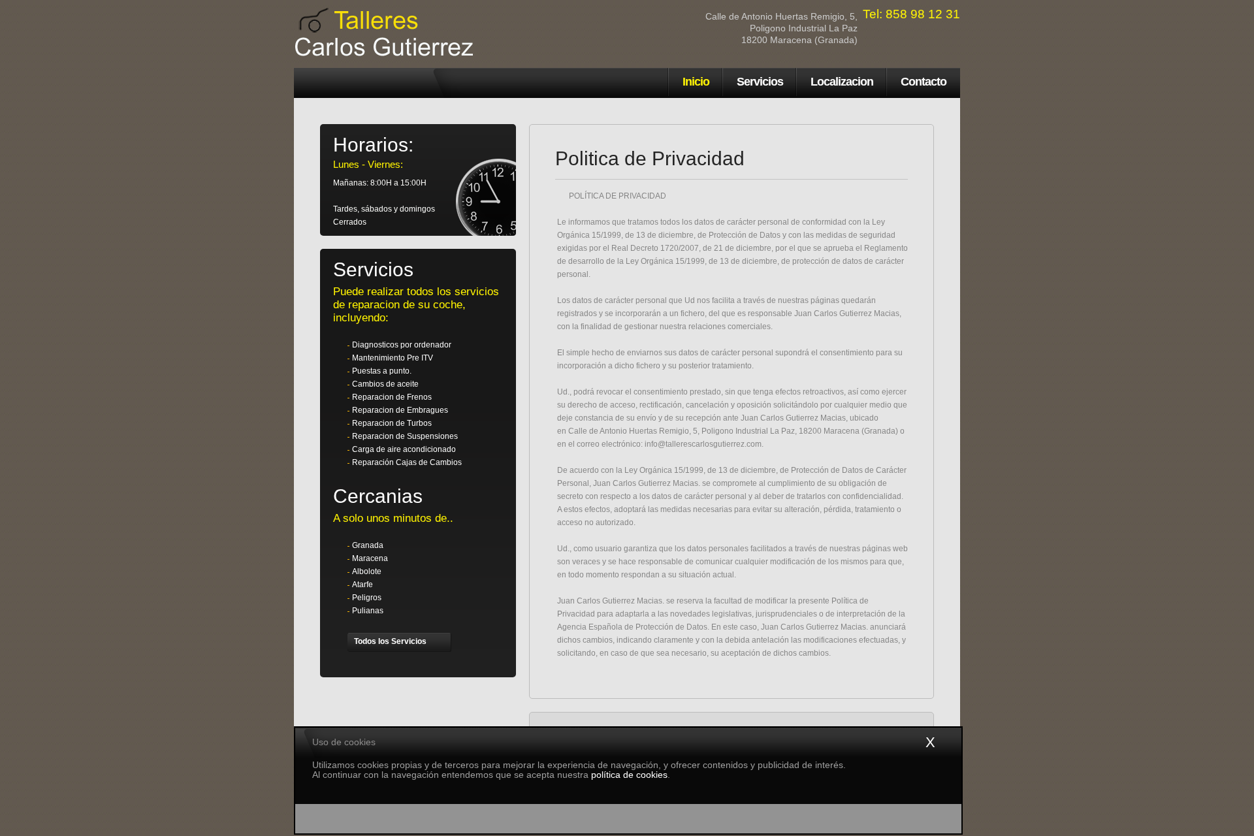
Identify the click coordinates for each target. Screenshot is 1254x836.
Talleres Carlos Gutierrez (346, 83)
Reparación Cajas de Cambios (407, 462)
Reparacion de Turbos (392, 423)
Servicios (760, 81)
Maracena (370, 558)
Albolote (366, 571)
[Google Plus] (465, 642)
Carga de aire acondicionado (404, 449)
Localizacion (842, 81)
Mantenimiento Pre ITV (392, 357)
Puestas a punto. (381, 371)
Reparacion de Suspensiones (405, 436)
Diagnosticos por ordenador (401, 344)
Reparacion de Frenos (392, 397)
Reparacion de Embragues (400, 410)
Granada (367, 545)
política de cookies (629, 774)
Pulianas (367, 610)
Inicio (696, 81)
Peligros (366, 597)
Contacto (923, 81)
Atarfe (362, 584)
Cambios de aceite (385, 384)
